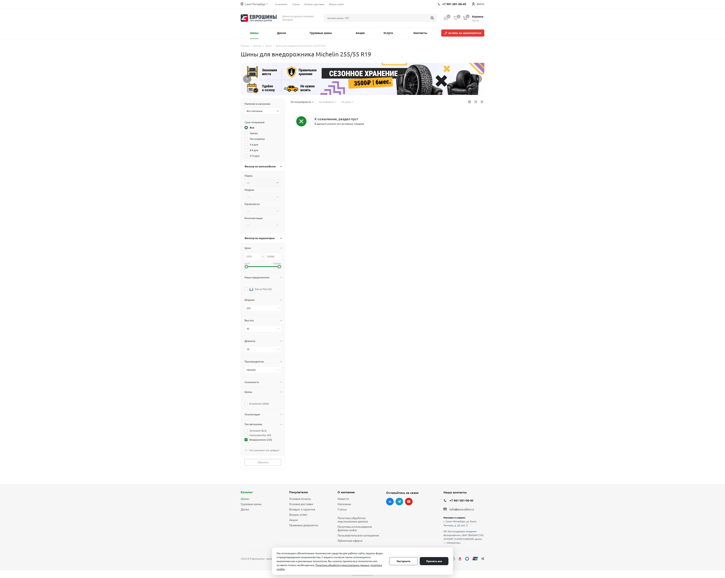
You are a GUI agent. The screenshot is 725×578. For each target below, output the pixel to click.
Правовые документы (303, 525)
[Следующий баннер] (478, 79)
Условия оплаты (300, 498)
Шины (245, 498)
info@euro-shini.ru (462, 509)
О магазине (346, 492)
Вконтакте (390, 501)
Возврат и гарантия (302, 509)
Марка (248, 175)
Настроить (403, 561)
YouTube (409, 501)
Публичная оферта (350, 540)
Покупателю (298, 492)
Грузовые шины (251, 504)
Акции (293, 520)
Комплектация (253, 218)
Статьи (342, 509)
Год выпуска (252, 203)
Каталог (247, 492)
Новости (343, 498)
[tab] (359, 92)
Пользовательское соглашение (358, 535)
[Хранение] (362, 79)
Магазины (344, 504)
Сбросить (262, 462)
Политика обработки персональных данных (353, 519)
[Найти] (432, 18)
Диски (245, 509)
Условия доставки (301, 504)
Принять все (434, 561)
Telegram (399, 501)
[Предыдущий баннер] (247, 79)
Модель (249, 189)
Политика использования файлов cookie (355, 528)
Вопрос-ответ (298, 514)
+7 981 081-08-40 (461, 500)
